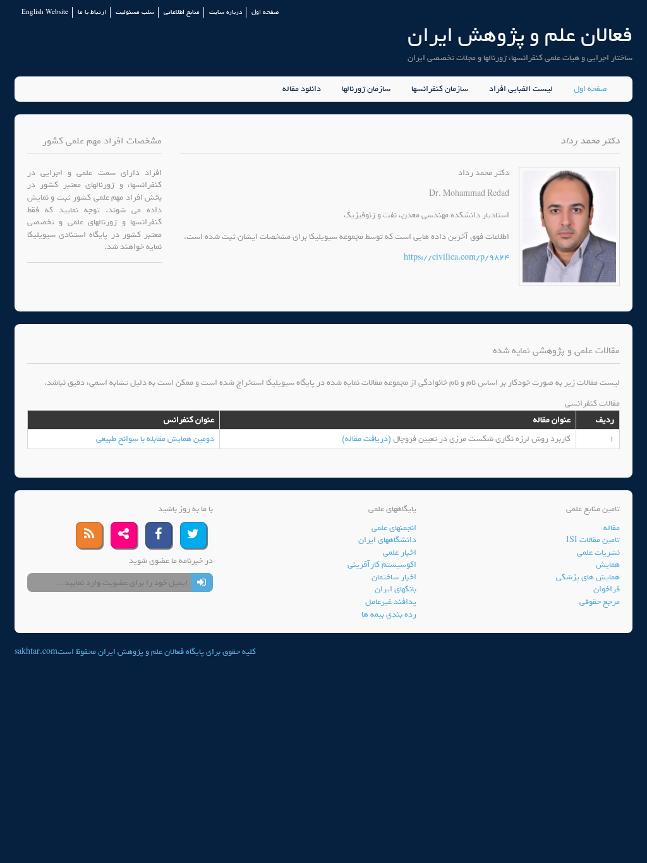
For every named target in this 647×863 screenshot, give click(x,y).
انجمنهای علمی (394, 527)
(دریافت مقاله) (367, 438)
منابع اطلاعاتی (182, 12)
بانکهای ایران (395, 589)
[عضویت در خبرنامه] (202, 582)
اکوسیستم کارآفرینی (382, 564)
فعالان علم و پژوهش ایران (520, 35)
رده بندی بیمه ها (388, 614)
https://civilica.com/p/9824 (456, 257)
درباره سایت (225, 12)
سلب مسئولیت (135, 12)
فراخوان (606, 589)
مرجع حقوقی (599, 601)
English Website (44, 12)
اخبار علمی (399, 552)
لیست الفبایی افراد (521, 89)
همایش (608, 564)
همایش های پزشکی (588, 577)
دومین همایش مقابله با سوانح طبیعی (155, 438)
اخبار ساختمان (394, 577)
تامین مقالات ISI (593, 539)
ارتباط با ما (92, 12)
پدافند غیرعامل (390, 601)
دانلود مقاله (301, 89)
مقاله (611, 527)
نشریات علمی (598, 552)
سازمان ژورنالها (366, 89)
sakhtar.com (36, 651)
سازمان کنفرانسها (439, 89)
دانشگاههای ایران (387, 539)
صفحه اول (265, 12)
